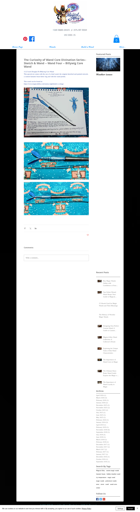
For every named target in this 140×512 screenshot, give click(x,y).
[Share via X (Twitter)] (30, 228)
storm (102, 484)
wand (107, 484)
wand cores (113, 484)
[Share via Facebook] (25, 228)
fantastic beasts (100, 474)
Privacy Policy (86, 508)
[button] (116, 39)
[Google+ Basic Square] (104, 499)
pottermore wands (110, 481)
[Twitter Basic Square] (100, 499)
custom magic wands (112, 470)
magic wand (111, 477)
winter (98, 488)
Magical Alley (100, 470)
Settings (120, 508)
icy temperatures (101, 477)
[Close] (137, 508)
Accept (130, 508)
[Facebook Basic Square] (97, 499)
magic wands (100, 481)
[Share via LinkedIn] (36, 228)
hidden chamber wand (113, 474)
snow (97, 484)
